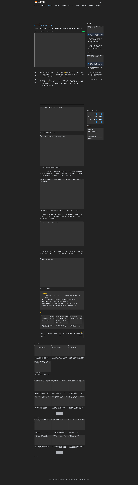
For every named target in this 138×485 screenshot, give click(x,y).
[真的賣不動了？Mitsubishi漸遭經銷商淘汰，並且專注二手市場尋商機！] (42, 385)
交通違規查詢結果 (92, 134)
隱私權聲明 (71, 479)
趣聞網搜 (70, 5)
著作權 (67, 479)
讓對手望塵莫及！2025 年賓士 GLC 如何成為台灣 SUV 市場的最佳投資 (76, 392)
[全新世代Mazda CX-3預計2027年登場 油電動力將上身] (76, 424)
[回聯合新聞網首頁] (36, 2)
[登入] (101, 2)
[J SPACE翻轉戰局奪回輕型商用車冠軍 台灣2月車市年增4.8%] (59, 401)
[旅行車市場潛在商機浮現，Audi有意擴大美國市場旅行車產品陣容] (42, 350)
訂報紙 (79, 479)
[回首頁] (41, 2)
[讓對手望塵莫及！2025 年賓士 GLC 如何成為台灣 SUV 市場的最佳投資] (76, 385)
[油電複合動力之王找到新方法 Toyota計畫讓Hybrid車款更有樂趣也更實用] (59, 424)
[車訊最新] (103, 24)
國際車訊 (50, 5)
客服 (56, 479)
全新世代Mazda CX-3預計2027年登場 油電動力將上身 (56, 301)
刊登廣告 (50, 479)
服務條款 (63, 479)
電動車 (42, 25)
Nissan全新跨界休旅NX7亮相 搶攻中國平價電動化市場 (76, 447)
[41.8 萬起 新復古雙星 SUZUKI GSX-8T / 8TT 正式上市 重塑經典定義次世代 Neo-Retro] (62, 319)
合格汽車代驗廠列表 (92, 131)
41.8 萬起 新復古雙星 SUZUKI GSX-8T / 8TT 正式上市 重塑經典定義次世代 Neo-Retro (62, 325)
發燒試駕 (43, 5)
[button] (103, 2)
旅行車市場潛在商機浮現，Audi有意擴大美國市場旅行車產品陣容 (59, 299)
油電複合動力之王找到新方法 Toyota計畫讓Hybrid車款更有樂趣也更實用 (59, 431)
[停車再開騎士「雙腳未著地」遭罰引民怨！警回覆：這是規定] (76, 401)
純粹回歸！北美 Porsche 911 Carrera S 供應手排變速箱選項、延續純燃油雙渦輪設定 (62, 296)
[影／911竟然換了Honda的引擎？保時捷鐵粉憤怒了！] (59, 385)
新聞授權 (59, 479)
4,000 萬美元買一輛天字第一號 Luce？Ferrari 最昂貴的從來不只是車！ (59, 447)
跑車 (46, 25)
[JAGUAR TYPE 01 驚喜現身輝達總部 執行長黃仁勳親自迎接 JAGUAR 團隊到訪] (42, 424)
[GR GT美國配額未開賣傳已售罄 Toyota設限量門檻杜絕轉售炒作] (42, 440)
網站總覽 (87, 479)
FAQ (53, 479)
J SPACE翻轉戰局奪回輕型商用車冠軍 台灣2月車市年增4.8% (59, 408)
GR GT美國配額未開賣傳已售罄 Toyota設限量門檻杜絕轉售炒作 (42, 447)
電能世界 (57, 5)
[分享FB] (35, 72)
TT (35, 25)
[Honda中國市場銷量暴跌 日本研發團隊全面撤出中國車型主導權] (76, 350)
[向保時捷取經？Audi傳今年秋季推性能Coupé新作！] (76, 319)
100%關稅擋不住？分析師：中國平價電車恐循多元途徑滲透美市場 (59, 358)
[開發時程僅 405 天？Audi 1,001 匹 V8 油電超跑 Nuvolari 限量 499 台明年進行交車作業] (42, 366)
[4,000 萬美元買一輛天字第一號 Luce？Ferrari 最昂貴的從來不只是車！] (59, 440)
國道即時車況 (91, 129)
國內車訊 (36, 5)
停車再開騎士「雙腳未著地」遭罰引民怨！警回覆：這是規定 (76, 408)
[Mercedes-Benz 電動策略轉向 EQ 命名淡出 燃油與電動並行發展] (42, 401)
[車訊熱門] (103, 53)
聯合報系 (75, 479)
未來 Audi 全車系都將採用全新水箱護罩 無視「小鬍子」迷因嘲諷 (48, 325)
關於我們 (83, 479)
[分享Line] (35, 75)
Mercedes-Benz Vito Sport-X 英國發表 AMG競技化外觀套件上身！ (60, 305)
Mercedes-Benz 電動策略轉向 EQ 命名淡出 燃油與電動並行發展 (42, 408)
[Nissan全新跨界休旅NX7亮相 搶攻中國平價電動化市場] (76, 440)
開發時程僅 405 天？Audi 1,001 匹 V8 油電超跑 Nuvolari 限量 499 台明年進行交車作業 (42, 373)
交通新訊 (64, 5)
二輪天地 (77, 5)
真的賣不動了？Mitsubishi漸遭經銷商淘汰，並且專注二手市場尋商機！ (42, 392)
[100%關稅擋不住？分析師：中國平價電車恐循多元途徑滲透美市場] (59, 350)
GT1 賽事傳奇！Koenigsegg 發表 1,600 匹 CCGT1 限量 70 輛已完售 (60, 303)
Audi (39, 25)
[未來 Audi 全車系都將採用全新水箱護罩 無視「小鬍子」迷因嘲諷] (48, 319)
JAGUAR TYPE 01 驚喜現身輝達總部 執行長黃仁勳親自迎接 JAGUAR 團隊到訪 (42, 431)
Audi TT (50, 25)
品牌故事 (84, 5)
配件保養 (91, 5)
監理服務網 (90, 138)
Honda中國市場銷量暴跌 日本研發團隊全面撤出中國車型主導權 (76, 358)
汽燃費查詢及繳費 (92, 136)
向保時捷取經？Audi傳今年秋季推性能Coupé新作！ (76, 325)
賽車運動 (98, 5)
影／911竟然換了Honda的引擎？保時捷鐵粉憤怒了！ (58, 392)
